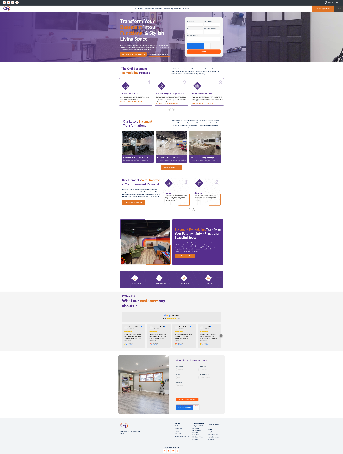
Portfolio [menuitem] (158, 9)
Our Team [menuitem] (166, 9)
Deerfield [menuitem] (195, 432)
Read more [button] (127, 340)
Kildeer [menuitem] (210, 429)
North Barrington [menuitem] (213, 437)
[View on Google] (126, 327)
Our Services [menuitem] (138, 9)
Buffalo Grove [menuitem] (196, 430)
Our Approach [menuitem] (149, 9)
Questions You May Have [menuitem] (180, 9)
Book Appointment (183, 256)
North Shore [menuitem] (211, 439)
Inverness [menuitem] (211, 427)
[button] (121, 335)
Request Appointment (323, 8)
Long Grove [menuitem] (211, 432)
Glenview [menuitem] (195, 439)
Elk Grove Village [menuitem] (197, 437)
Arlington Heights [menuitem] (197, 426)
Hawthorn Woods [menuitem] (213, 424)
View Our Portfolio (170, 167)
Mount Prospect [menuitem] (213, 434)
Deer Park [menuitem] (195, 435)
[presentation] (170, 108)
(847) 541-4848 (333, 2)
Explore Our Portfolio (132, 202)
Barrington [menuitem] (195, 428)
